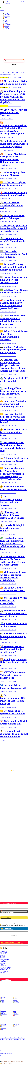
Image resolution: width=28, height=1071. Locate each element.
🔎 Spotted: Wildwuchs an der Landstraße (13, 625)
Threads (15, 72)
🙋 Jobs (1, 1029)
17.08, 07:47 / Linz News (6, 727)
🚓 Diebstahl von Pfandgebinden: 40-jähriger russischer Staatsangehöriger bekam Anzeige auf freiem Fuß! (13, 365)
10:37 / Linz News (12, 77)
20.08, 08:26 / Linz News (6, 426)
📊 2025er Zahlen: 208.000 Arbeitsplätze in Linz (13, 722)
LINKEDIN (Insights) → (6, 967)
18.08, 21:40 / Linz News (6, 584)
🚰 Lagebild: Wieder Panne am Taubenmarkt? (13, 686)
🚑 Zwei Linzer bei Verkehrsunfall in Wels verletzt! (11, 205)
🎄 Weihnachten (16, 1024)
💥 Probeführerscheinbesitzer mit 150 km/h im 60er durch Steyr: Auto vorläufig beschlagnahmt (13, 128)
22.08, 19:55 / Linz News (6, 168)
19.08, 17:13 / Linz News (6, 454)
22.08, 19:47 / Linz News (6, 188)
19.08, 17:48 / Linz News (6, 438)
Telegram (10, 1039)
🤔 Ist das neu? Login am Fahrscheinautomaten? (13, 183)
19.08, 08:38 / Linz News (6, 521)
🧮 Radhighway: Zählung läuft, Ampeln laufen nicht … (13, 662)
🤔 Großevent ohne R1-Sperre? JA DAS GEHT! (12, 712)
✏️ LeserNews (6, 3)
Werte (5, 1050)
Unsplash (15, 1039)
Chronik (19, 77)
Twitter (23, 72)
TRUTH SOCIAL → (5, 960)
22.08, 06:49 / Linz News (6, 286)
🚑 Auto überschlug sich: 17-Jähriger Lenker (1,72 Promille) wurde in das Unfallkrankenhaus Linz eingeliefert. (13, 97)
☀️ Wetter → (14, 770)
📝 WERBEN (6, 28)
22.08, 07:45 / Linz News (6, 260)
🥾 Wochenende (7, 19)
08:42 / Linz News (12, 87)
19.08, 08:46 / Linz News (6, 508)
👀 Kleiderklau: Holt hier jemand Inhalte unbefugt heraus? (13, 636)
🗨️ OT (14, 1026)
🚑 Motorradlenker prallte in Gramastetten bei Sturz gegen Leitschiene (13, 613)
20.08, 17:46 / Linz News (6, 410)
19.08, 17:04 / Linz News (6, 464)
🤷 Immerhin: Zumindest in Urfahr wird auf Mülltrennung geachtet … (13, 404)
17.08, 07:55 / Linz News (6, 717)
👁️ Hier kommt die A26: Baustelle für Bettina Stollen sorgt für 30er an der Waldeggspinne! (12, 560)
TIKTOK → (3, 955)
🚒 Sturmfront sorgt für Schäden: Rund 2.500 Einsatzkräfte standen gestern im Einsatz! (12, 304)
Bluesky (14, 74)
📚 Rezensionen (16, 1002)
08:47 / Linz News (4, 150)
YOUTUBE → (3, 961)
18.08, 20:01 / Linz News (6, 594)
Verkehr (19, 87)
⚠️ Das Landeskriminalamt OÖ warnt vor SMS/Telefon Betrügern (12, 699)
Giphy (6, 1039)
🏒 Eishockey (15, 1001)
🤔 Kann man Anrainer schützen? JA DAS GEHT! (13, 488)
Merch (1, 1053)
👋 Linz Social (6, 16)
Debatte (10, 1050)
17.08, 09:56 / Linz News (6, 707)
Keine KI (10, 1053)
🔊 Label (5, 20)
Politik (13, 534)
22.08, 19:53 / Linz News (6, 178)
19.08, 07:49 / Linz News (6, 534)
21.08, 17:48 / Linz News (6, 327)
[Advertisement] (14, 45)
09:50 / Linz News (4, 137)
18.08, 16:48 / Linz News (6, 630)
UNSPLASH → (4, 965)
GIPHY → (2, 964)
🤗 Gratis (14, 1012)
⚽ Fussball (15, 1000)
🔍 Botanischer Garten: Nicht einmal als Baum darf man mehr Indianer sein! (12, 446)
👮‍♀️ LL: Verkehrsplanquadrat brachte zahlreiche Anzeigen (11, 500)
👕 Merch (5, 23)
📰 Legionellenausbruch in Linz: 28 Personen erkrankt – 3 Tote (14, 280)
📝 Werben (2, 1002)
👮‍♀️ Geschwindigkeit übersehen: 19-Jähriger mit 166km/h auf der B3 (14, 734)
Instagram (5, 72)
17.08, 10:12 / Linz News (6, 691)
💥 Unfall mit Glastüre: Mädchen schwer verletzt (12, 589)
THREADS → (3, 953)
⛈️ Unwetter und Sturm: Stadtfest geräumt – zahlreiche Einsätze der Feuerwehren (13, 319)
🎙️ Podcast (2, 1026)
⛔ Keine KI (6, 26)
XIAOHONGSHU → (5, 959)
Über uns (2, 1050)
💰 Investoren (3, 1028)
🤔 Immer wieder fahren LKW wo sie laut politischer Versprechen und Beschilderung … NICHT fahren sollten (12, 474)
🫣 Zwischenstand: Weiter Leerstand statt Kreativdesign (13, 600)
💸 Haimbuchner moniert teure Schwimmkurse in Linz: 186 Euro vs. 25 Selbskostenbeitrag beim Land (13, 543)
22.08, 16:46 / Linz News (6, 211)
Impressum (7, 1055)
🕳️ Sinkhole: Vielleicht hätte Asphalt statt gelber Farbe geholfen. (13, 350)
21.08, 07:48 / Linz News (6, 356)
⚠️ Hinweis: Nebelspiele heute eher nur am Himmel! (12, 528)
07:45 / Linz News (12, 106)
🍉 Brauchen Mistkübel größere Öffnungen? (12, 217)
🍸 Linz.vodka (3, 1011)
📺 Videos (2, 1001)
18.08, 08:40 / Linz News (6, 655)
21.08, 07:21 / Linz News (6, 374)
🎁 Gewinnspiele (7, 24)
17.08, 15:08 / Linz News (6, 668)
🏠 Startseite (2, 997)
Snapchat (5, 74)
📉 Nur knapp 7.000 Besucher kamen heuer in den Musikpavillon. (13, 391)
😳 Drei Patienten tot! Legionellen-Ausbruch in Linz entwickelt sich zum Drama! (12, 418)
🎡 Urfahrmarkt (16, 1014)
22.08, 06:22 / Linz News (6, 296)
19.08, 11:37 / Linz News (6, 482)
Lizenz (7, 1050)
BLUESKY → (3, 963)
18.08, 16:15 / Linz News (6, 642)
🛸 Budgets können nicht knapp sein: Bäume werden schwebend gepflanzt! (14, 144)
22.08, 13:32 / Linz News (6, 234)
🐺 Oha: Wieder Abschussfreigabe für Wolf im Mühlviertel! (13, 254)
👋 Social (15, 997)
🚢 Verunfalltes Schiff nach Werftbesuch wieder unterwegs (13, 241)
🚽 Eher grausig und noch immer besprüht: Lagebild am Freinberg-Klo (13, 228)
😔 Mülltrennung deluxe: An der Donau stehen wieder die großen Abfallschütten (13, 576)
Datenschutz (2, 1055)
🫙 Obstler (2, 1012)
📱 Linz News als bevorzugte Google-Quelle (13, 2)
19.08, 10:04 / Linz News (6, 493)
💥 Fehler (5, 27)
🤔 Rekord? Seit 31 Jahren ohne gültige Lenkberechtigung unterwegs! (14, 335)
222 (4, 740)
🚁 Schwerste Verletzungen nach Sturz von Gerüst (14, 459)
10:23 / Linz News (4, 119)
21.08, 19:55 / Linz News (6, 312)
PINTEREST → (4, 971)
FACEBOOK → (4, 951)
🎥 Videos (5, 13)
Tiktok (1, 74)
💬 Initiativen (15, 998)
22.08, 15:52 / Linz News (6, 221)
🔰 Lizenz (2, 1000)
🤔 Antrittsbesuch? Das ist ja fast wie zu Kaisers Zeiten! (13, 432)
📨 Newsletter (6, 14)
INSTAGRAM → (4, 952)
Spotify (9, 74)
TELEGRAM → (4, 970)
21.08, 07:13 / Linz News (6, 397)
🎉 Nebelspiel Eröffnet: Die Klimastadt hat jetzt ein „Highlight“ (12, 649)
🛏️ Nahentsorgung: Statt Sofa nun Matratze (13, 173)
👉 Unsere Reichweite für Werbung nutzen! (8, 1063)
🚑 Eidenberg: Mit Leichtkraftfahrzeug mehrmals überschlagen (12, 515)
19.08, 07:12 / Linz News (6, 552)
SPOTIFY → (3, 972)
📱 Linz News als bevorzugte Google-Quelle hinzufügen (11, 1061)
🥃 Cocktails (2, 1013)
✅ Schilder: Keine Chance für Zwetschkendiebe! (14, 291)
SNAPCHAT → (4, 957)
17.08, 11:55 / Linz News (6, 681)
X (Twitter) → (3, 956)
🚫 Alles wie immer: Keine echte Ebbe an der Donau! (13, 82)
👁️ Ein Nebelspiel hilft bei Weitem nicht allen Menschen (13, 112)
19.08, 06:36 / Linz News (6, 568)
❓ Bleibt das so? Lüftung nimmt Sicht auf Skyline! (13, 194)
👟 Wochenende (3, 1014)
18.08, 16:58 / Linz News (6, 619)
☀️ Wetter (5, 17)
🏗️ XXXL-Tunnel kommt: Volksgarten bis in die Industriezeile (13, 675)
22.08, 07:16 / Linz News (6, 273)
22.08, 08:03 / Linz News (6, 247)
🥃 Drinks (5, 21)
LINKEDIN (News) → (5, 968)
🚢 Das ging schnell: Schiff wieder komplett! (13, 379)
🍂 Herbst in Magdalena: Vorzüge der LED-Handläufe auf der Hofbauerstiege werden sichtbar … (13, 159)
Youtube (19, 72)
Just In (1, 384)
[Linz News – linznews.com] (0, 7)
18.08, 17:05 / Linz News (6, 607)
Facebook (10, 72)
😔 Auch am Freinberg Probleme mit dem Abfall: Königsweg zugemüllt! (13, 267)
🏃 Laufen (2, 1015)
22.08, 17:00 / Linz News (6, 198)
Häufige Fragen (6, 1053)
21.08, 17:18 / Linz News (6, 343)
